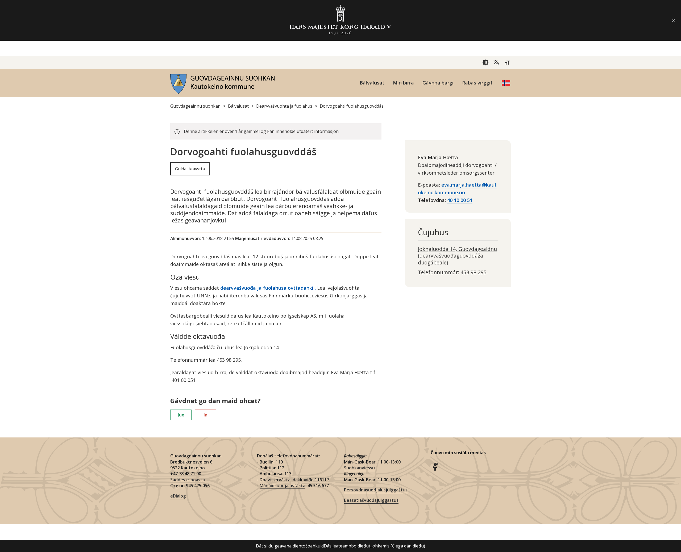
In (205, 415)
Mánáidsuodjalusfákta (282, 485)
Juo (181, 415)
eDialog (178, 496)
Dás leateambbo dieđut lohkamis (356, 546)
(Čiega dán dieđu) (408, 546)
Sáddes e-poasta (187, 480)
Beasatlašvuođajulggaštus (371, 500)
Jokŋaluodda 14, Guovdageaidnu (457, 248)
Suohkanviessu (359, 468)
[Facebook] (435, 466)
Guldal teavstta (190, 169)
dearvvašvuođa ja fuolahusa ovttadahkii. (268, 288)
